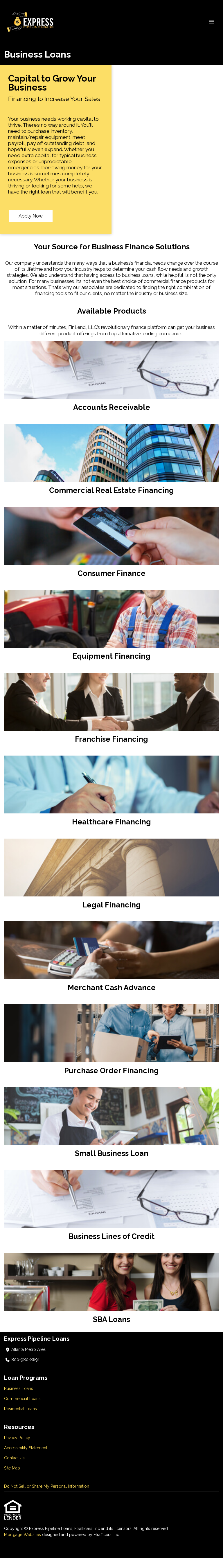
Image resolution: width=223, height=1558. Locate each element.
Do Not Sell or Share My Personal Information (46, 1486)
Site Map (12, 1468)
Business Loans (18, 1388)
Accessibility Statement (25, 1447)
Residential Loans (20, 1408)
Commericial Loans (22, 1398)
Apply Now (31, 216)
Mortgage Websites (23, 1534)
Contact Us (14, 1458)
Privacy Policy (17, 1437)
